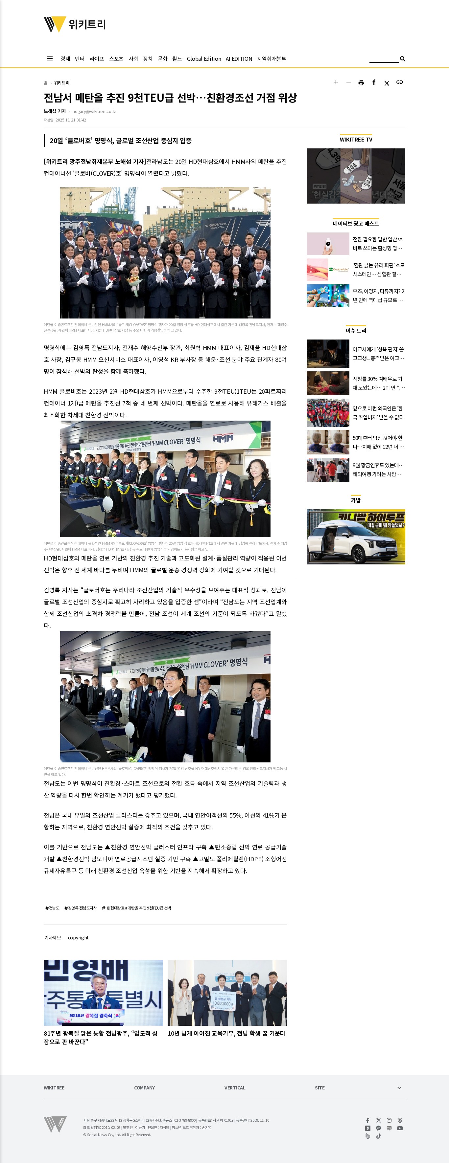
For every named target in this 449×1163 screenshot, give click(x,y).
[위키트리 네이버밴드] (368, 1136)
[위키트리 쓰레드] (400, 1120)
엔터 (79, 58)
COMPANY (144, 1088)
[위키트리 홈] (55, 30)
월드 (177, 58)
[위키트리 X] (378, 1120)
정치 (148, 58)
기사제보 (52, 937)
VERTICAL (235, 1088)
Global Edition (204, 58)
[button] (336, 83)
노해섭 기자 (55, 111)
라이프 (97, 58)
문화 (162, 58)
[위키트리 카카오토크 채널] (378, 1128)
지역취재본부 (271, 58)
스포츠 (116, 58)
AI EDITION (239, 58)
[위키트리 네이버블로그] (389, 1128)
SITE (320, 1088)
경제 (65, 58)
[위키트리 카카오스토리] (368, 1128)
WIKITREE (54, 1088)
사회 (133, 58)
